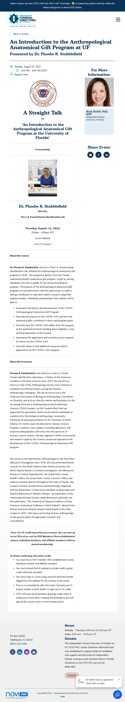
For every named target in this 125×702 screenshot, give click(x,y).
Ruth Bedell (40, 589)
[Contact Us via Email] (34, 652)
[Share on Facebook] (98, 155)
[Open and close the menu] (81, 20)
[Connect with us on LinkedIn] (19, 652)
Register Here (21, 74)
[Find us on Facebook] (12, 652)
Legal (62, 696)
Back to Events (21, 34)
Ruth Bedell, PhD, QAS (97, 112)
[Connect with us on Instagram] (26, 652)
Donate (72, 675)
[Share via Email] (90, 155)
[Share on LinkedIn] (107, 155)
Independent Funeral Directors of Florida (95, 118)
